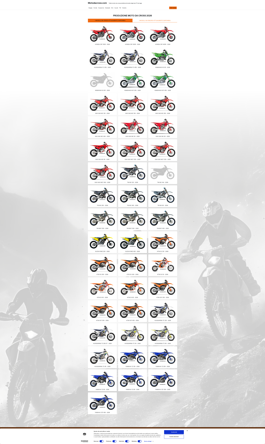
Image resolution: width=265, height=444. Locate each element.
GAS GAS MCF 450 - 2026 (102, 182)
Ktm (112, 8)
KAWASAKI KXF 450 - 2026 (163, 90)
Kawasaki (107, 8)
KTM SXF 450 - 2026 (132, 320)
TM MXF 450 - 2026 (163, 228)
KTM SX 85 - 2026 (132, 297)
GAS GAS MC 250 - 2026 (162, 113)
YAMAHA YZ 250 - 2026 (163, 366)
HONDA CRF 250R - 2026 (132, 44)
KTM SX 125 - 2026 (162, 251)
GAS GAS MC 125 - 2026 (102, 113)
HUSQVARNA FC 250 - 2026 (102, 67)
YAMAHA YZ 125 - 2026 (132, 366)
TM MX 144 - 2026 (162, 182)
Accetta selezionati (174, 436)
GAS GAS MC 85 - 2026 (102, 159)
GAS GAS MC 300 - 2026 (102, 136)
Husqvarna (101, 8)
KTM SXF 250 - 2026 (163, 297)
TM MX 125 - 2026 (132, 182)
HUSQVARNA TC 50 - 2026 (133, 343)
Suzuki (116, 8)
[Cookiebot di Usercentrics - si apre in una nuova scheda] (85, 441)
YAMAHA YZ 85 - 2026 (132, 389)
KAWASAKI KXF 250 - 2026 (132, 90)
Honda (95, 8)
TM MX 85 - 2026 (162, 205)
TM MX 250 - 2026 (102, 205)
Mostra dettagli (148, 441)
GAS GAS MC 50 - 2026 (133, 136)
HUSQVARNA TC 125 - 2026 (163, 320)
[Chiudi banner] (187, 430)
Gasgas (90, 8)
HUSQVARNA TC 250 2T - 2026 (102, 343)
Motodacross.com (97, 3)
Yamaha (124, 8)
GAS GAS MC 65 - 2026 (163, 136)
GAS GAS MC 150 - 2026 (132, 113)
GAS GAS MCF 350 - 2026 (162, 159)
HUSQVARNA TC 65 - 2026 (163, 343)
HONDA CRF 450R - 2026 (162, 44)
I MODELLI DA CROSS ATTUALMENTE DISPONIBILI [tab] (110, 20)
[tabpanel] (132, 218)
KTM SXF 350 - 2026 (102, 320)
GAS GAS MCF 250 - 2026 (132, 159)
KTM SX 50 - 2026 (162, 274)
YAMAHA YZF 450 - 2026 (102, 412)
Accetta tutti (174, 432)
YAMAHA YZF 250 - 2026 (162, 389)
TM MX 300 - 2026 (132, 205)
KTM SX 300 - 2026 (132, 274)
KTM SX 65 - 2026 (102, 297)
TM (120, 8)
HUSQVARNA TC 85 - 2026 (102, 366)
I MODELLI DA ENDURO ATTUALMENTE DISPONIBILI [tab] (155, 20)
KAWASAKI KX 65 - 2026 (162, 67)
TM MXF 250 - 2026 (102, 228)
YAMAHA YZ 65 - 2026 (102, 389)
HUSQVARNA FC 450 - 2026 (132, 67)
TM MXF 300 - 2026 (133, 228)
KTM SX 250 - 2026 (102, 274)
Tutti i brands (173, 7)
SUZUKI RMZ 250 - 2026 (102, 251)
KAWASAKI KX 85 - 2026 (102, 90)
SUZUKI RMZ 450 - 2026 (132, 251)
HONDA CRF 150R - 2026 (102, 44)
